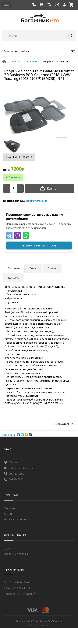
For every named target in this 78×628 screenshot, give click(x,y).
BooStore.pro (55, 621)
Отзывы (52, 268)
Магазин (9, 508)
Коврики (32, 61)
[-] (6, 188)
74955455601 (17, 479)
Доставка (13, 277)
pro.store (16, 61)
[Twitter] (22, 433)
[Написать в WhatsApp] (26, 235)
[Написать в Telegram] (9, 235)
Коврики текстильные (56, 61)
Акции (8, 513)
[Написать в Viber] (17, 235)
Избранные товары (16, 553)
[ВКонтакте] (18, 433)
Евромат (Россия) (36, 200)
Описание (14, 268)
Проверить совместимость (39, 245)
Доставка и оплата (16, 519)
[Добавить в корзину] (49, 188)
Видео (33, 268)
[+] (20, 188)
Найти (70, 35)
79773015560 (16, 473)
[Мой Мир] (30, 433)
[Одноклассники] (26, 433)
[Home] (4, 61)
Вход (7, 548)
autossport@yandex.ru (22, 468)
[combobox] (39, 35)
